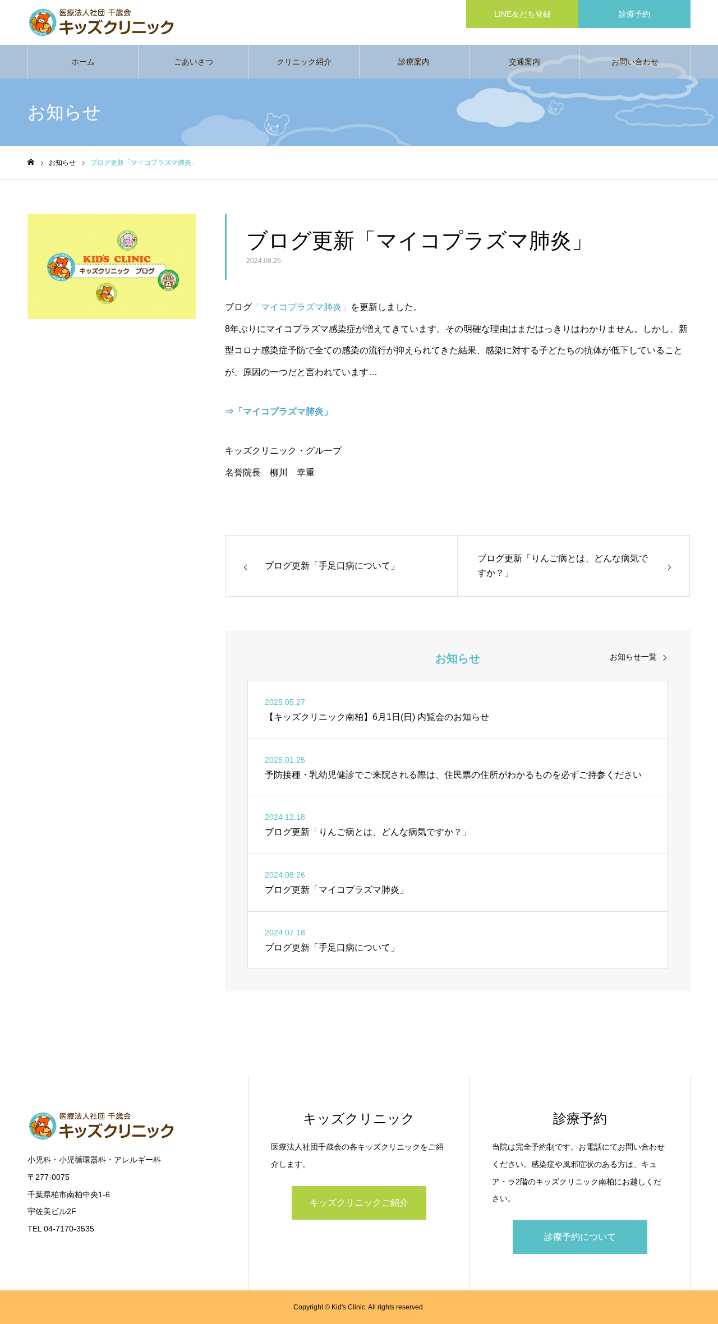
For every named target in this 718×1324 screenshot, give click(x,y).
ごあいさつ (193, 61)
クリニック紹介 (304, 61)
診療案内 (414, 61)
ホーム (83, 61)
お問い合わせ (635, 61)
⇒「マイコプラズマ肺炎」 (279, 411)
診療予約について (580, 1237)
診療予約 (634, 14)
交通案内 (524, 61)
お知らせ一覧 (633, 657)
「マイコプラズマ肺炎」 (301, 307)
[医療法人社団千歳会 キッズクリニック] (117, 22)
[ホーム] (30, 162)
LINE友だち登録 (522, 14)
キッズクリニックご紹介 (359, 1202)
